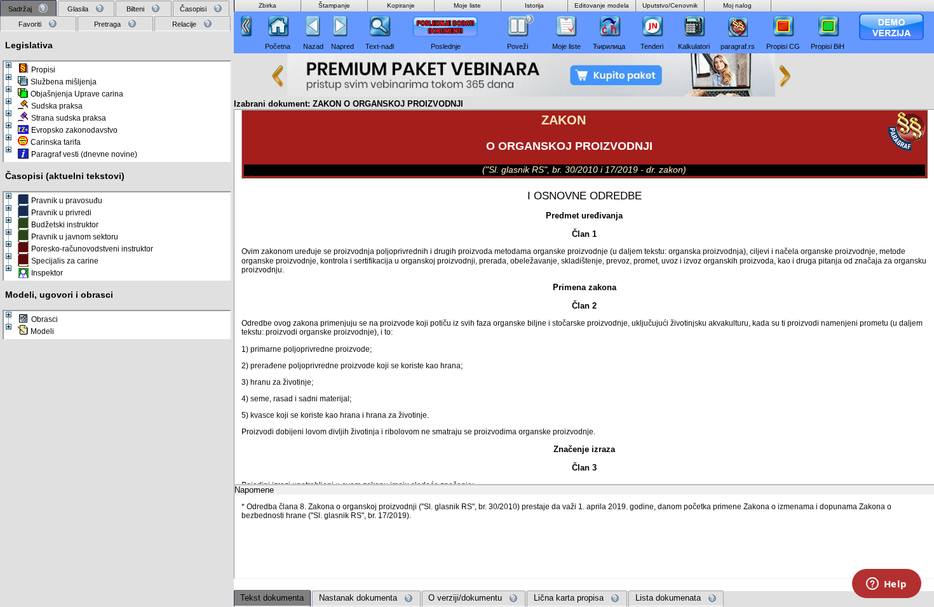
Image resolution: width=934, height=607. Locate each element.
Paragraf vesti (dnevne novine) (84, 154)
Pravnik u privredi (61, 212)
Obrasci (44, 319)
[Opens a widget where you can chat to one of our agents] (886, 585)
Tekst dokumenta (272, 598)
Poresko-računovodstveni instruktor (92, 248)
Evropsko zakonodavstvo (74, 130)
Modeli (42, 331)
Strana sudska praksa (68, 118)
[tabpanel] (117, 313)
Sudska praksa (57, 106)
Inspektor (47, 273)
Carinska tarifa (55, 142)
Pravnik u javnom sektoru (74, 236)
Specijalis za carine (64, 261)
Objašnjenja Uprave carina (76, 94)
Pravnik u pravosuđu (66, 200)
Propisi (43, 69)
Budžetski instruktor (64, 224)
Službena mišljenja (63, 81)
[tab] (28, 9)
